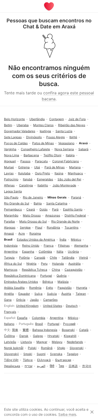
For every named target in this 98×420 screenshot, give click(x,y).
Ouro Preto (42, 173)
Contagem (56, 119)
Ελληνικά (44, 360)
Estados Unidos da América (36, 239)
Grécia (20, 300)
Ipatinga (45, 131)
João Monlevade (64, 185)
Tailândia (68, 257)
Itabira (70, 155)
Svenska (56, 354)
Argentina (56, 318)
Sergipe (25, 227)
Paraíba (9, 221)
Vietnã (83, 257)
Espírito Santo (72, 209)
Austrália (74, 263)
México (73, 318)
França (49, 245)
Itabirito (42, 185)
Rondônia (53, 227)
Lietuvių (26, 342)
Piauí (38, 227)
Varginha (10, 149)
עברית (28, 366)
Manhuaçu (75, 173)
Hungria (81, 288)
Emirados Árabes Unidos (21, 282)
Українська (12, 366)
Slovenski (76, 348)
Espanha (28, 251)
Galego (38, 336)
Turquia (9, 257)
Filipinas (64, 245)
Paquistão (65, 288)
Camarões (50, 300)
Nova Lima (11, 155)
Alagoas (9, 227)
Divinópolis (34, 137)
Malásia (63, 282)
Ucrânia (73, 251)
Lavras (9, 173)
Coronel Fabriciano (65, 161)
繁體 (26, 330)
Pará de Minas (54, 167)
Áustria (66, 294)
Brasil (39, 324)
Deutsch (72, 306)
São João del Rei (69, 179)
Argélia (9, 294)
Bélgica (47, 282)
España (22, 318)
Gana (8, 300)
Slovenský (11, 354)
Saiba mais (67, 414)
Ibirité (73, 137)
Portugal (53, 324)
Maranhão (11, 215)
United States (52, 306)
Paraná (76, 197)
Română (47, 348)
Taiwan (81, 294)
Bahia (38, 203)
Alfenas (9, 185)
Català (83, 330)
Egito (49, 288)
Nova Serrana (64, 149)
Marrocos (10, 269)
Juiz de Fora (77, 119)
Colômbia (45, 251)
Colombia (38, 318)
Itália (60, 251)
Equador (24, 294)
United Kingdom (27, 306)
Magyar (41, 342)
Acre (21, 233)
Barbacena (31, 155)
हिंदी (52, 366)
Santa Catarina (56, 203)
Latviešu (10, 342)
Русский (69, 324)
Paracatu (41, 161)
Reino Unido (30, 245)
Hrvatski (53, 336)
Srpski (27, 354)
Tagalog (72, 354)
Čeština (9, 336)
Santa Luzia (64, 131)
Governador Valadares (19, 131)
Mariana (75, 167)
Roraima (35, 233)
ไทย (61, 366)
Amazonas (52, 215)
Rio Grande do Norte (65, 221)
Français (10, 312)
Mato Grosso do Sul (33, 221)
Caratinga (26, 185)
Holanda (58, 263)
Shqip (61, 348)
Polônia (24, 257)
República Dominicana (20, 275)
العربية (41, 366)
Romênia (35, 288)
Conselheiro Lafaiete (35, 149)
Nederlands (75, 342)
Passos (25, 161)
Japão (34, 300)
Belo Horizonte (14, 119)
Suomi (41, 354)
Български (63, 360)
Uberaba (23, 125)
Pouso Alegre (55, 137)
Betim (8, 125)
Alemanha (81, 245)
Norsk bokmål (13, 348)
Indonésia (11, 245)
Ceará (30, 209)
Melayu (57, 342)
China (56, 269)
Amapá (9, 233)
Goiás (43, 209)
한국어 (86, 366)
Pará (55, 209)
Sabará (83, 149)
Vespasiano (66, 143)
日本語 (73, 366)
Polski (32, 348)
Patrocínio (11, 179)
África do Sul (13, 263)
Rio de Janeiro (33, 197)
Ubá (37, 167)
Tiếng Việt (11, 360)
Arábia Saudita (14, 288)
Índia (63, 239)
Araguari (10, 161)
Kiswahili (70, 336)
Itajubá (27, 179)
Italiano (9, 324)
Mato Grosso (32, 215)
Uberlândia (37, 119)
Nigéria (31, 263)
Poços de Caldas (16, 143)
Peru (44, 263)
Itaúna (59, 173)
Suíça (38, 294)
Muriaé (9, 167)
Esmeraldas (45, 179)
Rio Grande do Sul (16, 203)
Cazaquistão (73, 269)
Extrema (24, 167)
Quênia (62, 275)
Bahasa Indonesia (44, 330)
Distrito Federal (75, 215)
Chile (53, 257)
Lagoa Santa (13, 191)
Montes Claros (43, 125)
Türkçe (28, 360)
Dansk (23, 336)
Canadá (39, 257)
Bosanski (68, 330)
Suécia (52, 294)
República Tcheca (34, 269)
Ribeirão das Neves (71, 125)
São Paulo (11, 197)
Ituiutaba (24, 173)
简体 (15, 330)
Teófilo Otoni (52, 155)
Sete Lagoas (13, 137)
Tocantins (71, 227)
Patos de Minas (43, 143)
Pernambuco (13, 209)
